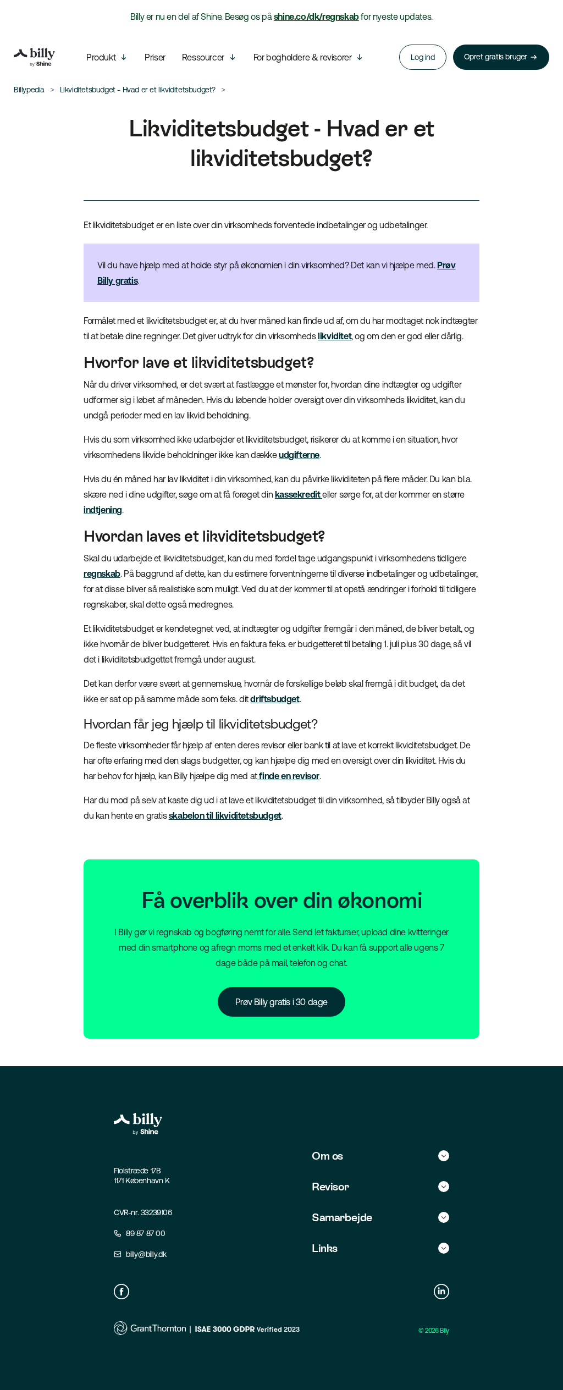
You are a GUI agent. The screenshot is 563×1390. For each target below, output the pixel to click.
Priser (155, 57)
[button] (380, 1156)
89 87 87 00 (145, 1233)
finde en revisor (288, 776)
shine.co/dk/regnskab (316, 16)
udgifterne (299, 455)
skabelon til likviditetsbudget (225, 815)
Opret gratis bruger (495, 56)
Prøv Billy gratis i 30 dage (281, 1002)
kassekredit (298, 494)
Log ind (422, 57)
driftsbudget (274, 699)
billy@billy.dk (146, 1254)
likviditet (334, 336)
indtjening (103, 510)
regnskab (102, 573)
